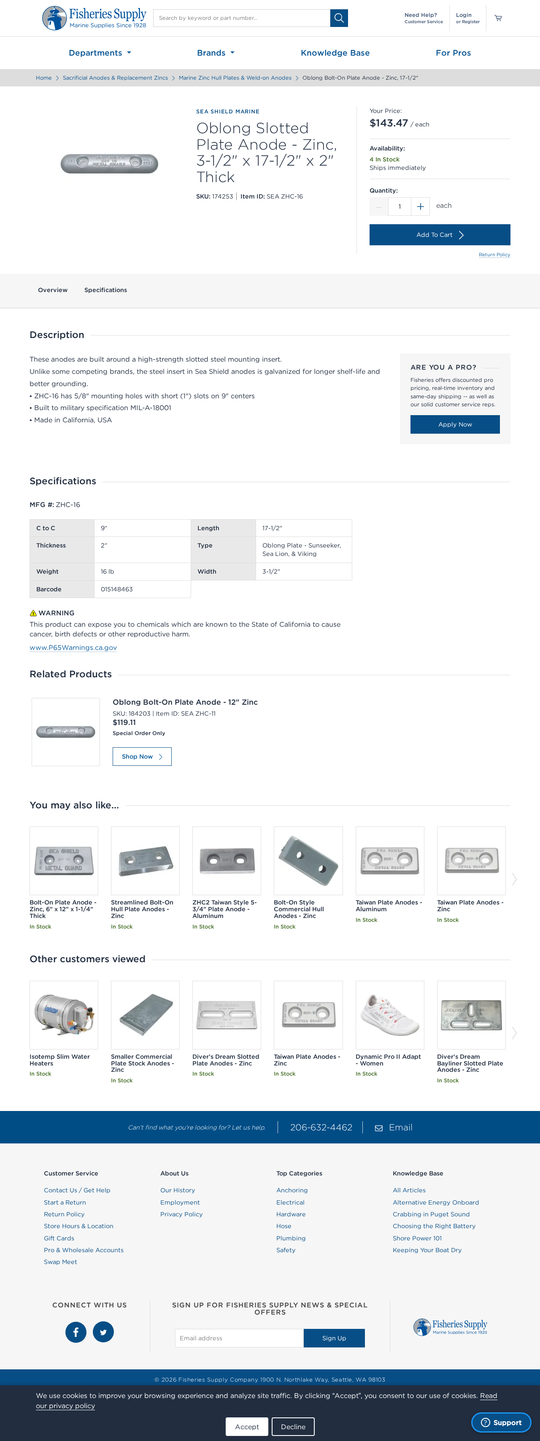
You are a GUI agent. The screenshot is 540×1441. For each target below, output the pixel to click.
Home (44, 77)
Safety (286, 1250)
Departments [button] (97, 53)
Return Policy (494, 255)
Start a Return (65, 1202)
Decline (293, 1426)
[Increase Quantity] (420, 206)
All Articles (409, 1190)
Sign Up (334, 1338)
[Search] (339, 18)
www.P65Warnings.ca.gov (73, 647)
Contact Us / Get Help (77, 1190)
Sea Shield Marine (228, 112)
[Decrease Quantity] (379, 206)
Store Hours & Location (78, 1226)
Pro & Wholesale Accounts (84, 1250)
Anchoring (292, 1190)
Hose (284, 1226)
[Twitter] (103, 1326)
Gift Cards (59, 1238)
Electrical (290, 1202)
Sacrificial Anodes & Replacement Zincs (115, 77)
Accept (247, 1426)
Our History (177, 1190)
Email (401, 1127)
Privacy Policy (181, 1214)
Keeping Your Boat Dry (427, 1250)
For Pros (453, 53)
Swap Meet (60, 1262)
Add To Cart (434, 235)
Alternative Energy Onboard (436, 1202)
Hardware (291, 1214)
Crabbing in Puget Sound (431, 1214)
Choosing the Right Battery (434, 1226)
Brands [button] (212, 53)
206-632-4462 (321, 1127)
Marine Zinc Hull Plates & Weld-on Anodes (235, 77)
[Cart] (495, 18)
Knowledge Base (335, 53)
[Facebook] (77, 1326)
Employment (180, 1202)
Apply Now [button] (455, 424)
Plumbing (291, 1238)
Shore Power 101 (417, 1238)
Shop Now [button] (137, 756)
